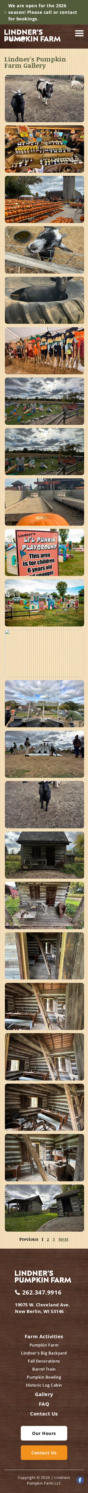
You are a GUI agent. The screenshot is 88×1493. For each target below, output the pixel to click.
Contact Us (44, 1413)
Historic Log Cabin (44, 1385)
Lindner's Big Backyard (44, 1353)
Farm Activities (44, 1336)
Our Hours (44, 1433)
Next (63, 1239)
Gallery (44, 1394)
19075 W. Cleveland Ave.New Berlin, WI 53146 (42, 1308)
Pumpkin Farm (44, 1345)
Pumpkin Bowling (44, 1377)
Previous (28, 1239)
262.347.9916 (41, 1292)
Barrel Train (43, 1369)
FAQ (44, 1404)
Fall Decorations (44, 1361)
